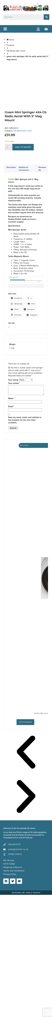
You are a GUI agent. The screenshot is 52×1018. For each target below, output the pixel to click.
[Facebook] (6, 881)
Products (10, 45)
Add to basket (23, 147)
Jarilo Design (32, 892)
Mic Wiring (8, 860)
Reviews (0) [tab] (42, 168)
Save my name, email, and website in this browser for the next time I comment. (24, 420)
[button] (5, 28)
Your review (14, 383)
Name (11, 398)
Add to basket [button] (25, 722)
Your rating (13, 379)
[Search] (46, 17)
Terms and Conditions (13, 871)
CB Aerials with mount (16, 50)
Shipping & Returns (12, 867)
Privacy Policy (9, 874)
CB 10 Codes (9, 864)
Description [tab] (12, 167)
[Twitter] (12, 881)
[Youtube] (19, 881)
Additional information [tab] (24, 168)
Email (11, 406)
